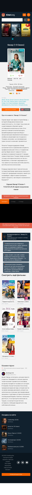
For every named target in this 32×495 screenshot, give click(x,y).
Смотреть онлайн (10, 109)
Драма (27, 88)
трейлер (26, 109)
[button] (12, 39)
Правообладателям (16, 474)
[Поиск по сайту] (20, 19)
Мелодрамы (21, 88)
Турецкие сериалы (12, 88)
